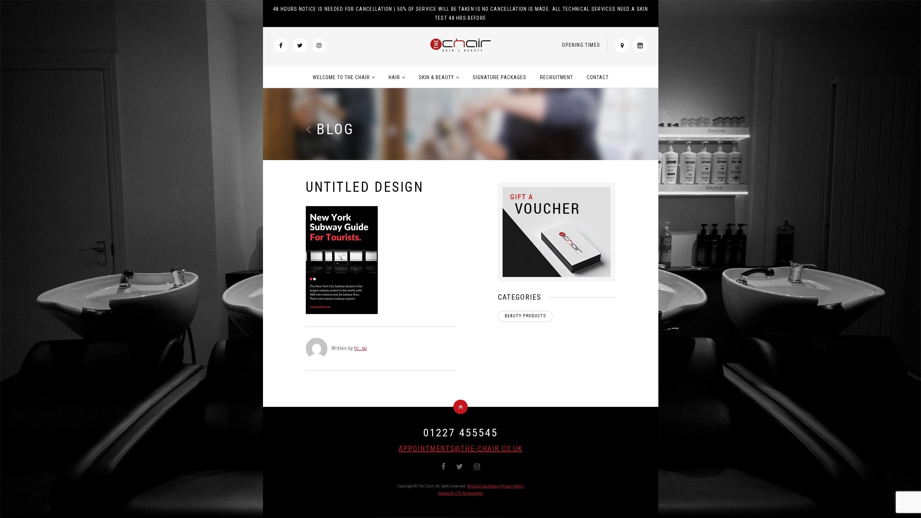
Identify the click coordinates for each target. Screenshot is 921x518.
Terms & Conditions (483, 486)
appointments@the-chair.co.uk (460, 448)
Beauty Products (525, 315)
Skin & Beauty (436, 77)
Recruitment (556, 77)
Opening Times (581, 45)
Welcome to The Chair (341, 77)
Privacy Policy (512, 486)
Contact (598, 77)
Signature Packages (499, 77)
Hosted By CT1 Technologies (460, 493)
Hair (394, 77)
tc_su (360, 348)
